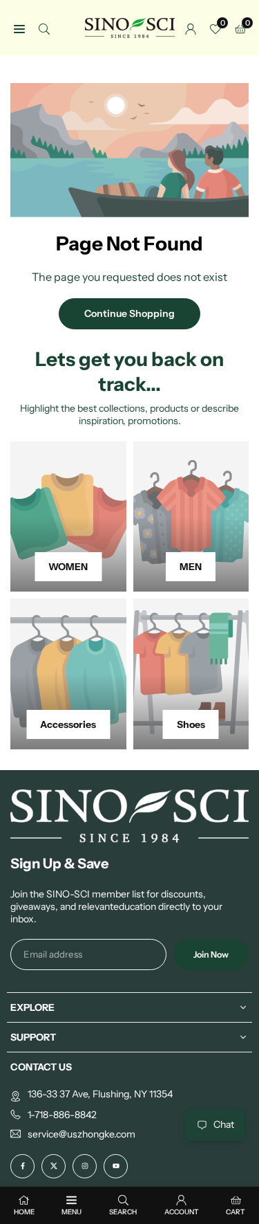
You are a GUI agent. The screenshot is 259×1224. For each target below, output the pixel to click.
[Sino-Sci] (130, 26)
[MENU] (19, 28)
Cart (235, 1211)
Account (181, 1211)
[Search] (44, 28)
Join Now (211, 954)
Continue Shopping (129, 313)
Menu (71, 1211)
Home (24, 1211)
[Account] (190, 28)
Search (123, 1211)
